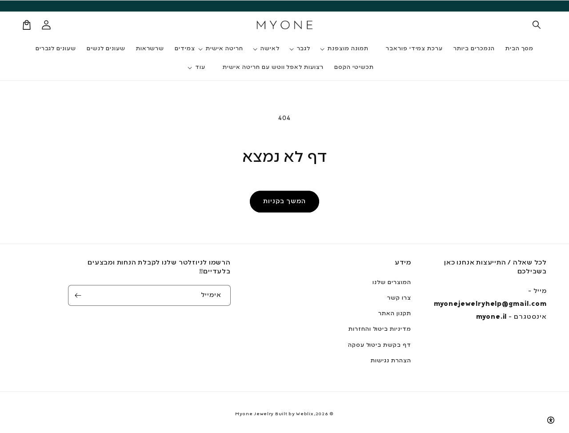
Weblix (304, 414)
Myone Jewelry (254, 414)
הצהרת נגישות (391, 361)
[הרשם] (78, 295)
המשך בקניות (284, 201)
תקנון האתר (394, 314)
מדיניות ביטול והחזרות (380, 329)
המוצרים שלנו (392, 283)
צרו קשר (399, 298)
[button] (537, 25)
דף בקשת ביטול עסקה (379, 345)
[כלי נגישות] (551, 420)
